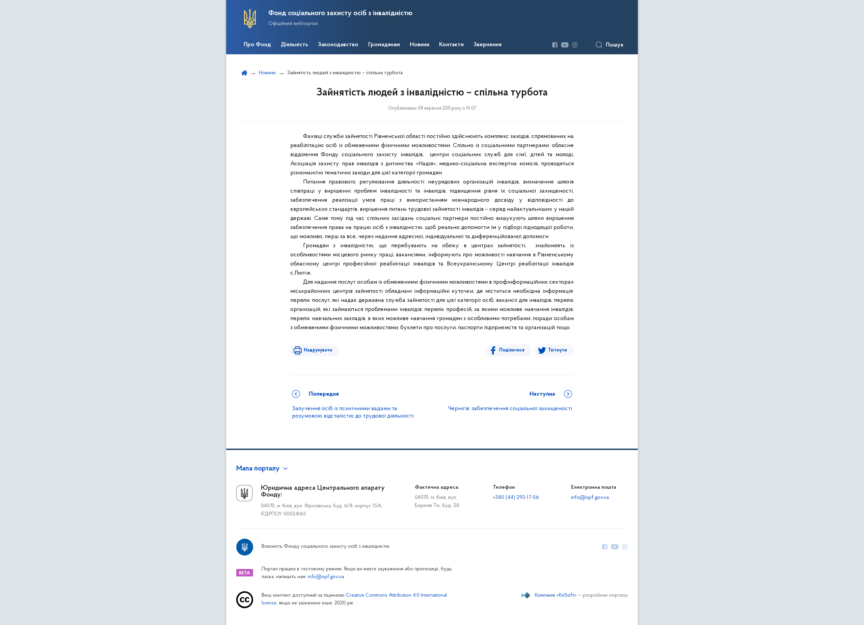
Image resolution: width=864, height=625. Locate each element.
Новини (419, 45)
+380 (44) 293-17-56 (516, 497)
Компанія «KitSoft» (556, 595)
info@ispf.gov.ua (590, 497)
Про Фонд (257, 45)
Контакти (451, 45)
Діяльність (294, 45)
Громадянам (384, 45)
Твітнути (557, 350)
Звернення (488, 45)
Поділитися (511, 350)
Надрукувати (318, 350)
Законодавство (338, 45)
